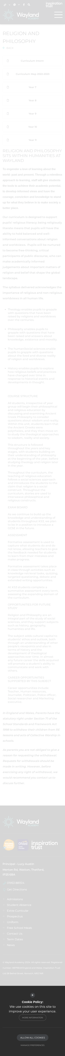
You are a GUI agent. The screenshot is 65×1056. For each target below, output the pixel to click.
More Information (32, 1017)
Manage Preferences (33, 1045)
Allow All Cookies (32, 1037)
